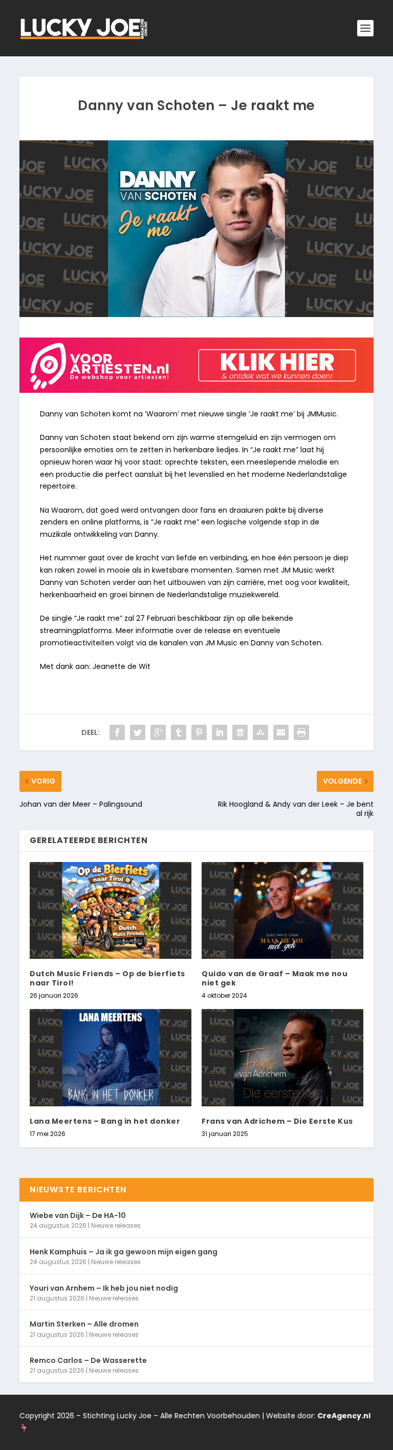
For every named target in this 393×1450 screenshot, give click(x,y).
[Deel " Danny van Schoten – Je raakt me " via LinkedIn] (219, 732)
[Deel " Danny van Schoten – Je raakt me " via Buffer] (240, 732)
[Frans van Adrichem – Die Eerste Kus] (282, 1057)
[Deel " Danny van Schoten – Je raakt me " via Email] (281, 732)
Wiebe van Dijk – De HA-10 (78, 1215)
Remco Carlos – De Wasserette (88, 1360)
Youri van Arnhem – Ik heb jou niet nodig (104, 1288)
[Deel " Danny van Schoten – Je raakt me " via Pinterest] (199, 732)
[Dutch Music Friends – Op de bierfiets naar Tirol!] (110, 910)
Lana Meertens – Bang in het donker (105, 1121)
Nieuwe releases (116, 1225)
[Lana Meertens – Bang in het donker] (110, 1057)
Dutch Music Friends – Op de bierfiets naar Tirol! (107, 978)
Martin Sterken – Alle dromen (84, 1324)
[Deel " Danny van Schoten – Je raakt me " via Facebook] (117, 732)
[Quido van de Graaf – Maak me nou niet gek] (282, 910)
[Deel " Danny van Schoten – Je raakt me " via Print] (301, 732)
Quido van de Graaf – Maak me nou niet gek (274, 978)
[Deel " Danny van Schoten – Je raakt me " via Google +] (158, 732)
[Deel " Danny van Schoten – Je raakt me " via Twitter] (137, 732)
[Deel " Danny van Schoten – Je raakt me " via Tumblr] (178, 732)
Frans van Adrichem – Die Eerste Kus (277, 1121)
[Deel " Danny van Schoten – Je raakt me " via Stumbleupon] (260, 732)
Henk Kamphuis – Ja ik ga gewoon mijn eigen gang (123, 1252)
